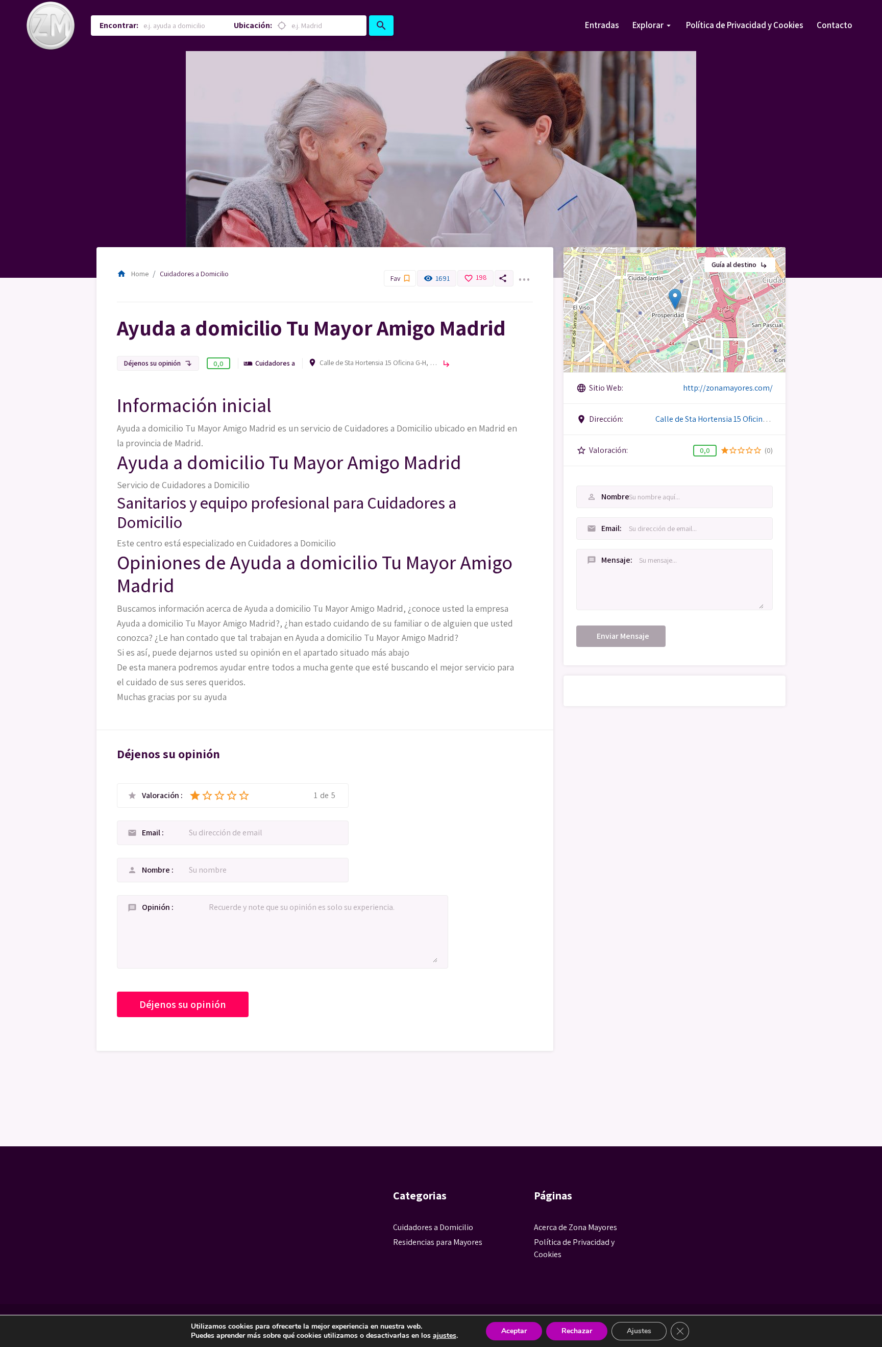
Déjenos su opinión (158, 363)
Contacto (834, 25)
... (524, 273)
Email (152, 832)
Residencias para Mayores (437, 1242)
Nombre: (599, 496)
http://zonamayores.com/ (728, 387)
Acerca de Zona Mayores (575, 1227)
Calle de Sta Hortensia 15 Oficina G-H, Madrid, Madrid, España (378, 362)
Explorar (648, 25)
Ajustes (639, 1331)
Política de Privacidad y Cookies (744, 25)
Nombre (157, 869)
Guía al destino (740, 264)
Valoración (161, 795)
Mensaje (599, 560)
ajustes (444, 1335)
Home (133, 273)
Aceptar (514, 1331)
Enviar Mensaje (623, 636)
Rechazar (576, 1331)
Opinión (157, 907)
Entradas (602, 25)
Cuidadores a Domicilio (194, 273)
